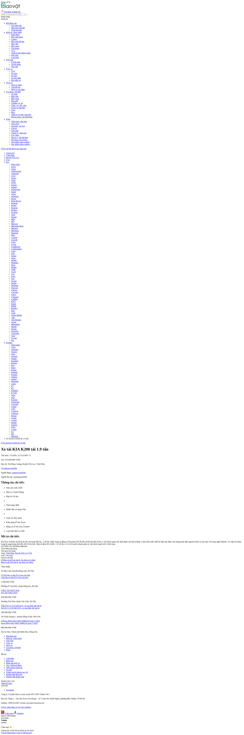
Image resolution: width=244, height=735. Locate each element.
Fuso (13, 276)
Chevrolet (15, 333)
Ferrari (14, 281)
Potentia (14, 372)
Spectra (14, 352)
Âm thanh (15, 48)
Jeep (13, 253)
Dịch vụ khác (16, 85)
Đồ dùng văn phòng (19, 140)
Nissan (14, 217)
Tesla (13, 180)
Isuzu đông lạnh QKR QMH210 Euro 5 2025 (19, 623)
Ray (12, 365)
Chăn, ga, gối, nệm (18, 105)
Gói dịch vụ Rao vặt (12, 12)
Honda (14, 329)
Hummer (14, 263)
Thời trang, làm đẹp (19, 121)
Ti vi (13, 51)
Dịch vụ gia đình (18, 89)
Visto (13, 347)
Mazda (14, 327)
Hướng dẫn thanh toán (15, 677)
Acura (13, 322)
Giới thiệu (10, 658)
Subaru (14, 187)
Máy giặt (14, 96)
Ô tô (13, 71)
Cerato (14, 429)
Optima (14, 377)
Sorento (14, 356)
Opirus (14, 379)
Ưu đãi (9, 670)
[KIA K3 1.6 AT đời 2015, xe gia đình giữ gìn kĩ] (21, 606)
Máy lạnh (15, 99)
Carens (14, 420)
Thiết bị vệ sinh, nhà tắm (21, 115)
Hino (13, 265)
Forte (13, 427)
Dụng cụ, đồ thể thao (19, 137)
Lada (13, 251)
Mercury (14, 224)
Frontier (9, 343)
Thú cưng (15, 124)
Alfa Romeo (16, 320)
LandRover (15, 247)
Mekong (14, 228)
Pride (13, 368)
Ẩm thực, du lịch (18, 126)
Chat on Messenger (24, 733)
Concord (14, 404)
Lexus (13, 244)
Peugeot (14, 212)
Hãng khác (15, 164)
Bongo (14, 416)
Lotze (13, 384)
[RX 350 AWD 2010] (10, 590)
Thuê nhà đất (16, 30)
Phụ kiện (14, 55)
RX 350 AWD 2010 (9, 593)
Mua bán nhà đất (18, 28)
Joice (13, 395)
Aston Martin (16, 315)
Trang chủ (10, 153)
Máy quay (15, 46)
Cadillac (14, 299)
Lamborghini (16, 249)
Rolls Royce (16, 201)
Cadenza (14, 413)
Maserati (14, 233)
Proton (14, 206)
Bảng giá (9, 661)
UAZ (13, 176)
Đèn (13, 112)
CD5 (13, 409)
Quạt (13, 110)
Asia (13, 317)
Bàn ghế (14, 101)
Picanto (14, 375)
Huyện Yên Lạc (12, 158)
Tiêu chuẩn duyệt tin (14, 668)
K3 (12, 432)
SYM (13, 183)
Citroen (14, 290)
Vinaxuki (15, 174)
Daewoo (14, 288)
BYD (13, 301)
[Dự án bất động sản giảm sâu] (13, 149)
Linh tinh (15, 131)
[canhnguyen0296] (9, 468)
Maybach (15, 231)
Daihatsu (14, 285)
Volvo (13, 169)
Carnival (14, 411)
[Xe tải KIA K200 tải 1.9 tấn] (13, 443)
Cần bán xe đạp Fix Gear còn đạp (14, 577)
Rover (13, 199)
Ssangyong (15, 190)
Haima (14, 267)
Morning (14, 436)
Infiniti (14, 260)
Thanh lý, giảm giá (18, 133)
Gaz (12, 274)
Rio (12, 434)
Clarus (13, 407)
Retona (14, 363)
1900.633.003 (6, 683)
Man (13, 235)
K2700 (14, 393)
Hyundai (14, 331)
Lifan (13, 242)
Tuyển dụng (16, 64)
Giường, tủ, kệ (17, 103)
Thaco (13, 178)
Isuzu (13, 258)
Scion (13, 194)
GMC (13, 269)
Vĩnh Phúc (10, 155)
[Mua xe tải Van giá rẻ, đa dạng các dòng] (18, 560)
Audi (13, 313)
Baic (13, 311)
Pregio (13, 370)
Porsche (14, 208)
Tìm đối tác (15, 87)
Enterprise (15, 402)
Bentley (14, 308)
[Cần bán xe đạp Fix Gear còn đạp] (15, 575)
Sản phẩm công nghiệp (20, 142)
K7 (12, 386)
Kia (7, 162)
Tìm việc (14, 67)
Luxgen (14, 237)
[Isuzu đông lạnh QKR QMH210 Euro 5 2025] (20, 621)
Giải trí (14, 128)
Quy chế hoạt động (13, 665)
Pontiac (14, 210)
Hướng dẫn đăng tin (14, 674)
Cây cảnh (15, 135)
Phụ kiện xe (16, 80)
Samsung (15, 196)
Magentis (15, 381)
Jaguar (13, 256)
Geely (13, 272)
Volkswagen (16, 171)
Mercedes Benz (17, 226)
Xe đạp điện (16, 78)
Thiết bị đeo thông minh (20, 53)
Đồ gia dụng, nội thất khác (22, 117)
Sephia (14, 359)
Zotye (13, 167)
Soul (13, 354)
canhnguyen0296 (19, 473)
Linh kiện (15, 57)
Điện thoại (15, 35)
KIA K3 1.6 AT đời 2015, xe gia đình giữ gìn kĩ (20, 608)
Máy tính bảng (17, 37)
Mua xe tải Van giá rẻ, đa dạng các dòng (17, 562)
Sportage (14, 349)
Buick (13, 304)
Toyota (14, 338)
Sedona (14, 425)
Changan (14, 297)
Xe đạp (14, 76)
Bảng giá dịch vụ (13, 663)
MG (12, 221)
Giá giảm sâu (16, 25)
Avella (13, 418)
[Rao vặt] (10, 8)
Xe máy (14, 73)
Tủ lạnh (14, 94)
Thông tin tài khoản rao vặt (17, 672)
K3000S (14, 391)
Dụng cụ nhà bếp (18, 108)
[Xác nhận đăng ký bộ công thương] (16, 707)
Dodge (14, 283)
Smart (13, 192)
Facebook (10, 690)
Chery (13, 295)
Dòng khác (15, 345)
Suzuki (14, 185)
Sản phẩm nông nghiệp (20, 144)
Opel (13, 215)
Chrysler (14, 292)
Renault (14, 203)
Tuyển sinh (15, 62)
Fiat (12, 279)
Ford (13, 336)
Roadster (14, 361)
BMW (13, 306)
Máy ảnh (14, 44)
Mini (13, 219)
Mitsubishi (15, 324)
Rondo (14, 423)
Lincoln (14, 240)
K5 (12, 388)
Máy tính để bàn (17, 41)
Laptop (14, 39)
